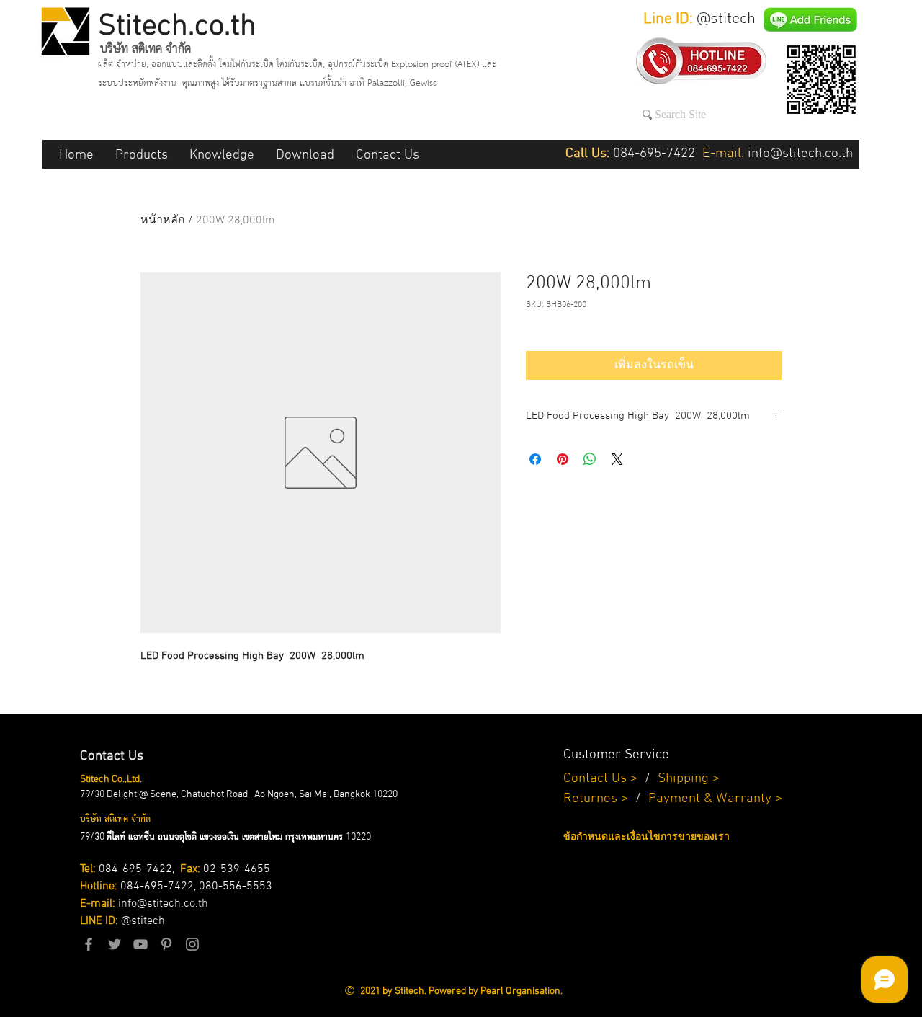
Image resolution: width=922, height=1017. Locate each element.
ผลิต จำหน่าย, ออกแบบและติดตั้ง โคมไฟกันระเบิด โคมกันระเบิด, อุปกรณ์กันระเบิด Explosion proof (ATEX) (290, 64)
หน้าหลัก (162, 220)
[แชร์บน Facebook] (535, 459)
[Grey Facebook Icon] (88, 944)
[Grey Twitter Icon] (114, 944)
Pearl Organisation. (521, 991)
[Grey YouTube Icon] (140, 944)
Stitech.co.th (177, 27)
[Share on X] (617, 459)
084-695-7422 (135, 869)
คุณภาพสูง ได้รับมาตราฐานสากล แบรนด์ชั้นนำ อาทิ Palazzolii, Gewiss (309, 83)
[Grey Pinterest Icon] (166, 944)
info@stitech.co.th (163, 904)
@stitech (143, 921)
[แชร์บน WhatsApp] (590, 459)
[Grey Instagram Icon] (192, 944)
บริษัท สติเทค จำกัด (145, 49)
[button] (141, 154)
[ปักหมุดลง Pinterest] (562, 459)
